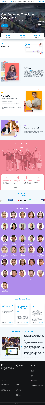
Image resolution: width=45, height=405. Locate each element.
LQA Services (3, 388)
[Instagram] (43, 17)
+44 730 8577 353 (34, 380)
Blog (33, 1)
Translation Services (4, 380)
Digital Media (17, 384)
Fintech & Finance (18, 389)
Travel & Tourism (18, 395)
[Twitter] (43, 19)
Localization (32, 370)
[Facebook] (43, 14)
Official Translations (3, 389)
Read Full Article (11, 322)
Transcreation (3, 385)
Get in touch (41, 1)
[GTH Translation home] (3, 2)
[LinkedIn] (43, 16)
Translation (32, 369)
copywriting (19, 51)
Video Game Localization (19, 396)
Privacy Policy (36, 403)
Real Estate (17, 394)
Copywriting (32, 371)
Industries (14, 1)
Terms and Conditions (41, 403)
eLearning (17, 385)
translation (6, 51)
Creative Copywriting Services (5, 384)
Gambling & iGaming (18, 390)
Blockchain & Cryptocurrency (20, 380)
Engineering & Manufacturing (20, 388)
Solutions (19, 1)
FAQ (31, 1)
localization (10, 51)
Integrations (24, 1)
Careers (29, 1)
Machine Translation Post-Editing (5, 390)
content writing (36, 70)
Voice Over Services (3, 383)
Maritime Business (18, 399)
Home (11, 1)
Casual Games (18, 383)
